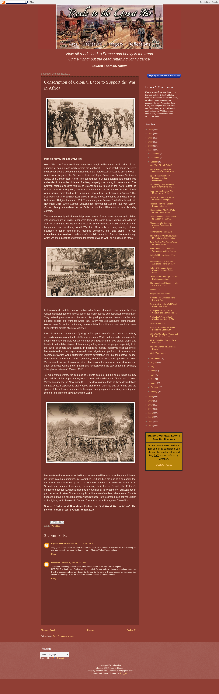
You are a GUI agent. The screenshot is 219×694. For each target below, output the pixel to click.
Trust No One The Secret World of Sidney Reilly (163, 243)
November (155, 158)
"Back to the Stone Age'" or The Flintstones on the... (163, 278)
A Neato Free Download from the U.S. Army (162, 299)
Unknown (55, 563)
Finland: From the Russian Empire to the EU (161, 205)
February (155, 387)
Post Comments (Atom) (63, 636)
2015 (150, 417)
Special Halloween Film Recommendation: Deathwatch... (160, 178)
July (153, 367)
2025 (150, 134)
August (154, 362)
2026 (150, 129)
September (156, 358)
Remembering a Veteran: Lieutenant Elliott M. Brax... (163, 170)
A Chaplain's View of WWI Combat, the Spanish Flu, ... (163, 311)
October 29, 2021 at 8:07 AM (73, 563)
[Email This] (51, 522)
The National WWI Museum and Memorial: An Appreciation (163, 237)
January (154, 391)
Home (90, 630)
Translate (61, 658)
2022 (150, 146)
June (153, 371)
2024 (150, 138)
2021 (150, 150)
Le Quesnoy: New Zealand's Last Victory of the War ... (162, 185)
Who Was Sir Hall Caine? (161, 165)
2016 (150, 413)
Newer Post (48, 630)
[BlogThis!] (54, 522)
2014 (150, 421)
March (154, 383)
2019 (150, 401)
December (155, 154)
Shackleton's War (157, 323)
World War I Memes (158, 353)
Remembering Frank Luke (161, 232)
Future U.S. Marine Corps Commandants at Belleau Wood (162, 270)
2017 (150, 409)
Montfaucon (155, 289)
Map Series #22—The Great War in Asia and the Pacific (163, 250)
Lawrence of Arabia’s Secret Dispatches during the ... (162, 198)
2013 (150, 425)
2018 (150, 405)
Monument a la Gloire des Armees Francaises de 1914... (161, 225)
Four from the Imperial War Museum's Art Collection (161, 192)
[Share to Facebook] (59, 522)
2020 (150, 397)
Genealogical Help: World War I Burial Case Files (163, 305)
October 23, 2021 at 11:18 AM (80, 544)
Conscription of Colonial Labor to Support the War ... (163, 217)
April (153, 379)
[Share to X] (56, 522)
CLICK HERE (164, 464)
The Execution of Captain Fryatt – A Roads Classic (164, 284)
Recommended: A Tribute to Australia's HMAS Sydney (162, 262)
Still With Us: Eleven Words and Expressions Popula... (164, 335)
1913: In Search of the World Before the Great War (162, 328)
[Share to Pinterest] (62, 522)
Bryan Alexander (58, 544)
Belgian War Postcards (160, 293)
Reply (53, 554)
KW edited (55, 526)
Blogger (123, 673)
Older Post (133, 630)
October (154, 162)
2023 (150, 142)
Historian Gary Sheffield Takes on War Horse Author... (163, 211)
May (153, 375)
